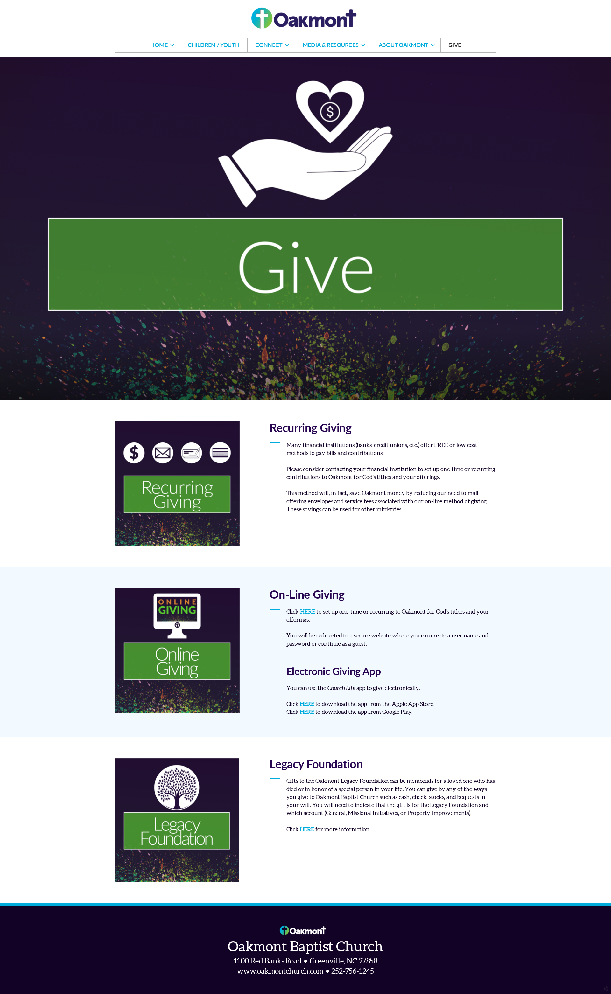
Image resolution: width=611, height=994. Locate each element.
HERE (307, 611)
